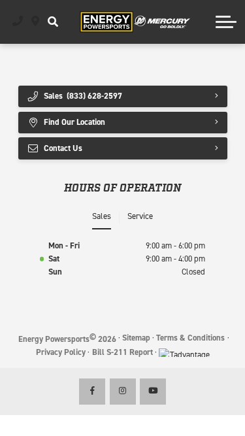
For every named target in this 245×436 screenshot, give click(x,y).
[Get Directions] (35, 21)
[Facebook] (92, 391)
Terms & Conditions (190, 337)
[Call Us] (17, 21)
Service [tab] (140, 216)
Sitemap (136, 337)
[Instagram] (123, 391)
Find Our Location (74, 121)
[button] (52, 21)
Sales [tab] (101, 216)
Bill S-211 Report (122, 352)
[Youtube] (153, 391)
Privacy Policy (61, 352)
